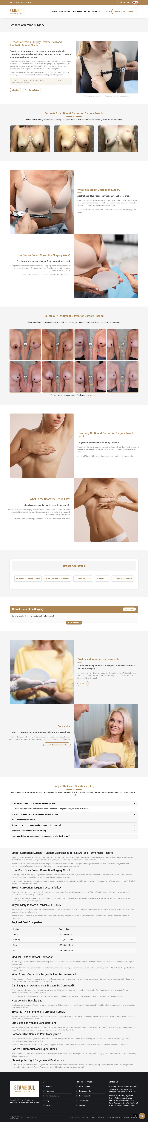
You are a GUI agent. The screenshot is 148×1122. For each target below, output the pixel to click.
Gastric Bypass (84, 1101)
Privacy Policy (74, 1117)
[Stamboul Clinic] (17, 11)
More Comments (74, 622)
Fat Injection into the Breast (58, 578)
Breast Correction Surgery (29, 578)
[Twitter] (128, 2)
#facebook (23, 1102)
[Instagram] (121, 2)
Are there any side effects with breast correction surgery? (36, 825)
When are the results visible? (24, 820)
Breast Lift (103, 578)
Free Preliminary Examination (57, 745)
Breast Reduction (84, 578)
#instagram (14, 1102)
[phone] (142, 1116)
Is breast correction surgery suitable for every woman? (35, 814)
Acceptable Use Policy (114, 1117)
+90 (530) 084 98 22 (128, 1096)
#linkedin (30, 1102)
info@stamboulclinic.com (123, 1098)
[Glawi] (14, 1117)
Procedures (50, 1091)
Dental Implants (84, 1086)
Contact (48, 1105)
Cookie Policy (85, 1117)
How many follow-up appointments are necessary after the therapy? (41, 836)
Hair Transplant (84, 1096)
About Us (15, 90)
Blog (47, 1101)
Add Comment (129, 609)
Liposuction (83, 1105)
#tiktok (37, 1102)
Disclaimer (101, 1117)
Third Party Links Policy (130, 1117)
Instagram (93, 395)
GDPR (93, 1117)
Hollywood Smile (85, 1091)
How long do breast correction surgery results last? (34, 803)
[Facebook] (124, 2)
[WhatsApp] (117, 2)
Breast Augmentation (124, 578)
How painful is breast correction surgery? (29, 831)
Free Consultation (32, 90)
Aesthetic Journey (52, 1096)
